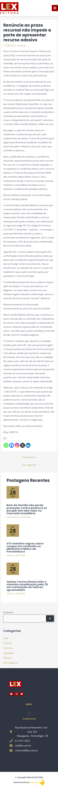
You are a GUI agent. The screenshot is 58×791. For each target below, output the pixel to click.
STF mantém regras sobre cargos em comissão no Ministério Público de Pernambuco (25, 548)
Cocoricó (34, 782)
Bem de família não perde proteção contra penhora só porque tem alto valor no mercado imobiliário (27, 509)
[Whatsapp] (6, 445)
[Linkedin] (28, 445)
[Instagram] (17, 445)
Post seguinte (29, 464)
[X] (22, 445)
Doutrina (7, 647)
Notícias (22, 45)
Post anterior (29, 457)
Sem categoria (10, 662)
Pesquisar (8, 612)
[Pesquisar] (50, 618)
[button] (29, 714)
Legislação (8, 652)
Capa (9, 517)
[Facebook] (11, 445)
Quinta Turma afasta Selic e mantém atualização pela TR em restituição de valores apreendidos (27, 586)
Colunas (7, 643)
